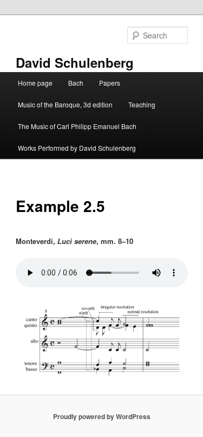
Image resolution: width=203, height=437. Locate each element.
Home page (35, 82)
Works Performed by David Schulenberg (77, 147)
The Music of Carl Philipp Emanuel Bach (77, 126)
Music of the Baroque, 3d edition (65, 104)
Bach (75, 82)
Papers (109, 82)
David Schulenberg (75, 62)
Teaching (141, 104)
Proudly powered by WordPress (101, 416)
